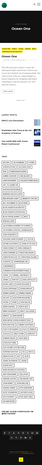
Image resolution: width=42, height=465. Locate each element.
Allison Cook (25, 167)
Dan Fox (15, 279)
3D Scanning (18, 162)
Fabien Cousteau (25, 325)
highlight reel (9, 343)
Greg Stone (18, 334)
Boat (34, 49)
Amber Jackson (9, 176)
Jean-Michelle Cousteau (14, 370)
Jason (23, 361)
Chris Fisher (8, 248)
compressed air (21, 261)
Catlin (30, 239)
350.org (6, 162)
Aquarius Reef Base (29, 180)
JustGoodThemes (28, 453)
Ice (23, 352)
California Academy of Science (17, 225)
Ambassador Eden (18, 171)
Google (6, 334)
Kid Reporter (9, 401)
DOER (14, 302)
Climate (6, 261)
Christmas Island (29, 257)
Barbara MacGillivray (13, 194)
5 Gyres (31, 162)
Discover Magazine (21, 297)
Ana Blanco (25, 176)
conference (8, 266)
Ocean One (6, 49)
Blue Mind (23, 203)
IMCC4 (31, 352)
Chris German (24, 248)
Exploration (9, 325)
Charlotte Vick (29, 243)
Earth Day (23, 306)
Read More (8, 91)
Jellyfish (24, 374)
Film (24, 329)
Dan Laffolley (29, 279)
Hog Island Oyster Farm (14, 347)
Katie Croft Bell (25, 397)
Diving (21, 49)
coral (5, 275)
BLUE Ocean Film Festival (14, 212)
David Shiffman (10, 288)
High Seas (23, 338)
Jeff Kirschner (9, 374)
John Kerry (8, 383)
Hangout (31, 334)
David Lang (8, 284)
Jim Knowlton (26, 379)
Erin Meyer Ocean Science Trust (17, 320)
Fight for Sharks (10, 329)
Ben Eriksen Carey (11, 198)
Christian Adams (26, 252)
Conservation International (16, 270)
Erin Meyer (18, 316)
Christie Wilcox (10, 257)
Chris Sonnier (9, 252)
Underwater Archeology (12, 51)
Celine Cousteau (10, 243)
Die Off (6, 297)
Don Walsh (25, 302)
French (28, 49)
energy (6, 316)
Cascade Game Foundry (13, 239)
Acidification (9, 167)
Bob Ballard (8, 221)
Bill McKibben (9, 203)
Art (4, 185)
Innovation (8, 356)
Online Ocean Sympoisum (14, 60)
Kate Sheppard (25, 388)
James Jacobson (10, 361)
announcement (10, 180)
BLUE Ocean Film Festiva (14, 207)
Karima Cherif (9, 388)
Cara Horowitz (10, 234)
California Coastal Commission (17, 230)
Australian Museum (12, 189)
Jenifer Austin (9, 379)
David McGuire (22, 284)
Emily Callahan (27, 311)
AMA (4, 171)
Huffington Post (11, 352)
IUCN (26, 356)
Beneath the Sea (30, 198)
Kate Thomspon (10, 392)
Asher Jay (14, 185)
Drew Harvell (9, 306)
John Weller (22, 383)
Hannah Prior (9, 338)
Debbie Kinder (9, 293)
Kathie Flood (27, 392)
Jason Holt (8, 365)
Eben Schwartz (10, 311)
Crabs (5, 279)
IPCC (19, 356)
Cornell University (21, 275)
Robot (14, 49)
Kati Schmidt (9, 397)
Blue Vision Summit (11, 216)
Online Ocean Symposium (18, 452)
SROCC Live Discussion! (13, 121)
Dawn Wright (26, 288)
